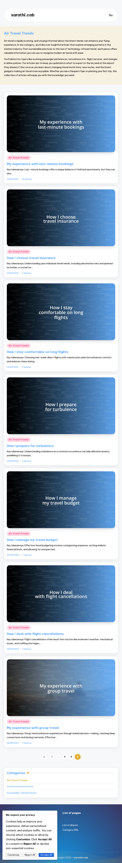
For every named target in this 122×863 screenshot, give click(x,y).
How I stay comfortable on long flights (37, 352)
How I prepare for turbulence (30, 446)
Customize (13, 854)
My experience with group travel (33, 728)
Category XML (71, 829)
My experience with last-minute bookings (40, 164)
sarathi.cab (22, 14)
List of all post (70, 825)
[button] (44, 757)
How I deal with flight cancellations (35, 634)
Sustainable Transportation (22, 792)
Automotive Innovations (20, 786)
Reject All (30, 854)
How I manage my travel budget (32, 540)
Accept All (46, 854)
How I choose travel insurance (31, 258)
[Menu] (110, 15)
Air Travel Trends (19, 157)
